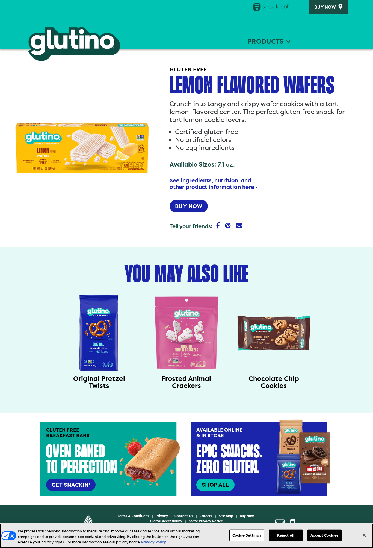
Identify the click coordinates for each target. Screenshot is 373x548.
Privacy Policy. (154, 542)
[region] (186, 535)
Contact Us (183, 516)
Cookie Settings (246, 535)
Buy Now (325, 7)
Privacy (162, 516)
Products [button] (265, 41)
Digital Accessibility (166, 521)
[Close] (364, 535)
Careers (206, 516)
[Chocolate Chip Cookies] (274, 333)
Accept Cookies (324, 535)
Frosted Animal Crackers (186, 382)
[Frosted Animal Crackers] (186, 333)
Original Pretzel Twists (99, 382)
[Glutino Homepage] (74, 44)
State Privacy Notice (206, 521)
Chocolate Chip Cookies (273, 382)
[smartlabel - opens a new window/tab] (268, 7)
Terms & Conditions (133, 516)
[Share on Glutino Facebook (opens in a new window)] (218, 226)
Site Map (226, 516)
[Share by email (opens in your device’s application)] (239, 226)
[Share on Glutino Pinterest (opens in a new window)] (228, 226)
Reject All (285, 535)
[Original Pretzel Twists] (99, 333)
